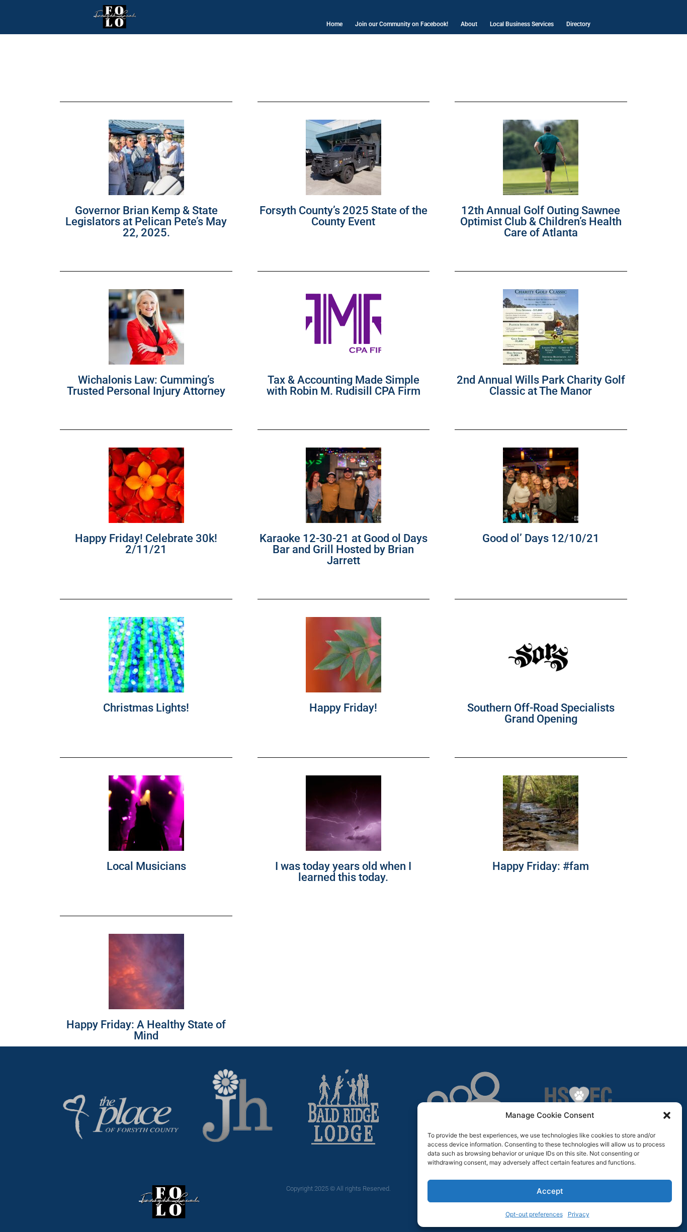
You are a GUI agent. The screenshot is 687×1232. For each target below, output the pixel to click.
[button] (667, 1115)
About (469, 24)
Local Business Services (522, 24)
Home (334, 24)
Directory (578, 24)
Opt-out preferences (534, 1214)
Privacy (578, 1214)
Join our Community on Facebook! (401, 24)
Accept (550, 1191)
